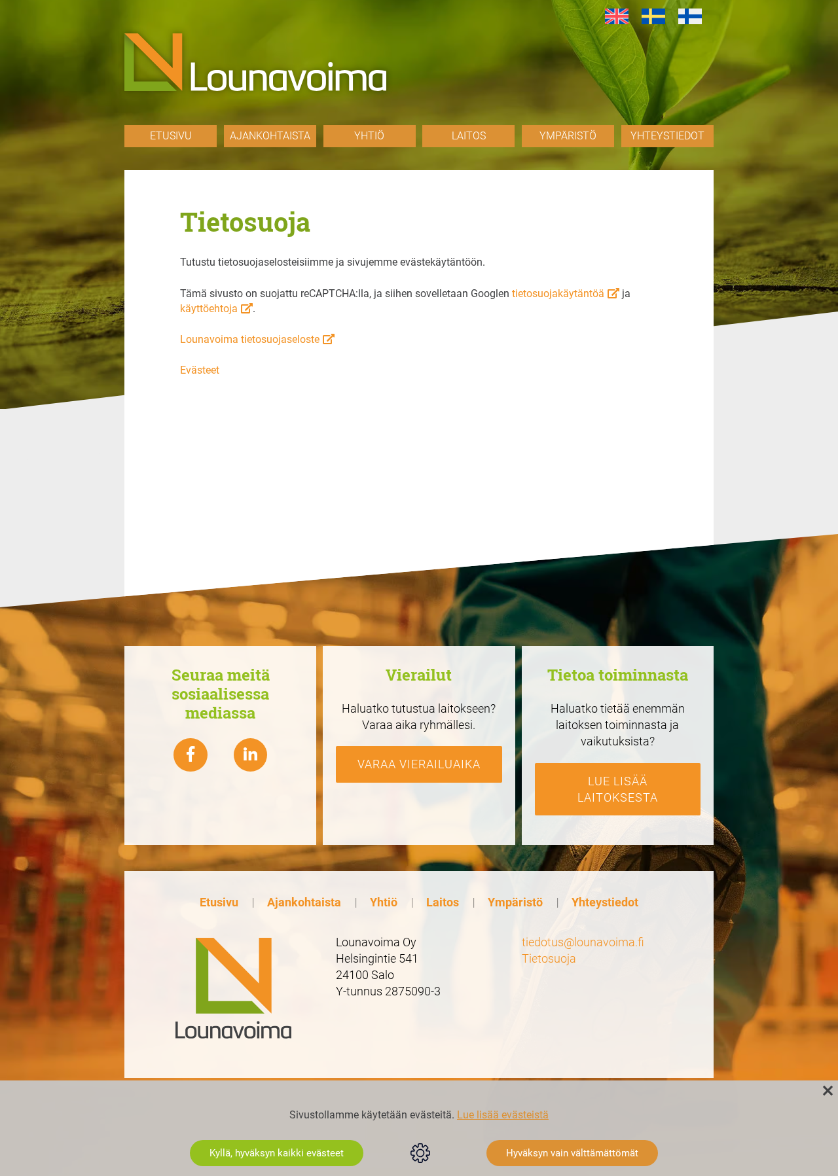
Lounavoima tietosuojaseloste (249, 339)
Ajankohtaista (270, 136)
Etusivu (171, 136)
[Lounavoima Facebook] (190, 755)
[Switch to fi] (690, 16)
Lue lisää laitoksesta (617, 789)
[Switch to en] (616, 16)
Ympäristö (567, 136)
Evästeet (199, 370)
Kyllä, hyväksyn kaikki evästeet (277, 1153)
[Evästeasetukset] (420, 1153)
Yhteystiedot (667, 136)
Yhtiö (369, 136)
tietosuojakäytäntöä (558, 293)
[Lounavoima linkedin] (251, 755)
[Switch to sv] (653, 16)
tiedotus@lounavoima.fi (583, 942)
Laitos (469, 136)
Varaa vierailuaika (419, 764)
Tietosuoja (549, 958)
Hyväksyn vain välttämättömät (572, 1153)
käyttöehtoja (209, 308)
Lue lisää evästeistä (503, 1115)
